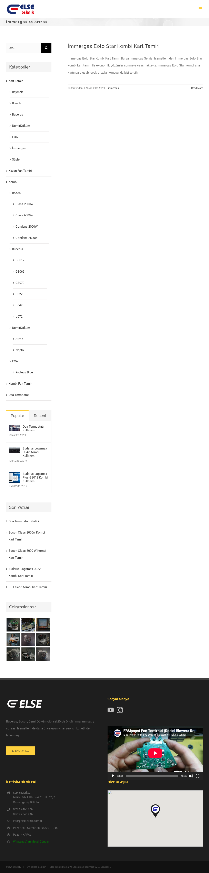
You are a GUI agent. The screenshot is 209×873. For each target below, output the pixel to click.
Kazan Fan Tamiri (20, 171)
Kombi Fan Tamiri (20, 383)
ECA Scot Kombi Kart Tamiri (28, 587)
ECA (15, 137)
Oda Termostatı (19, 395)
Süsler (16, 159)
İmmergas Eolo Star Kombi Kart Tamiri (114, 46)
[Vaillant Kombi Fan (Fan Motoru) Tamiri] (13, 624)
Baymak (17, 92)
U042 (19, 305)
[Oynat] (113, 776)
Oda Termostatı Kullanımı (33, 428)
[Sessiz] (191, 776)
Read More (197, 88)
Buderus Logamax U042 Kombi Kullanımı (35, 452)
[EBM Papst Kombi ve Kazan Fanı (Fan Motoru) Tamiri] (13, 639)
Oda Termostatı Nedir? (24, 521)
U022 (19, 294)
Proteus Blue (24, 372)
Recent (40, 415)
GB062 (20, 271)
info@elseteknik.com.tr (27, 820)
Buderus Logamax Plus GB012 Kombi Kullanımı (35, 477)
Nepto (20, 350)
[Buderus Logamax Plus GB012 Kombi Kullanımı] (14, 475)
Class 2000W (24, 204)
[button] (155, 811)
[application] (155, 753)
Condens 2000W (27, 226)
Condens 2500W (27, 238)
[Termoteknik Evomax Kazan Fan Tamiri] (13, 654)
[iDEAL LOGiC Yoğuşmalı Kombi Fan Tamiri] (28, 654)
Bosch (16, 103)
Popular (17, 415)
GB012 (20, 260)
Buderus (17, 114)
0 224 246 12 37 (23, 809)
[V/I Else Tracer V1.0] (43, 624)
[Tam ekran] (198, 776)
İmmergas (113, 88)
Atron (19, 339)
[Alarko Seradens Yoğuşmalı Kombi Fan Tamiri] (43, 639)
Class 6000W (24, 215)
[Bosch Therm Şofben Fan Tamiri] (28, 639)
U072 (19, 316)
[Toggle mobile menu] (201, 9)
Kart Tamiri (16, 81)
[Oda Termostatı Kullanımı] (14, 428)
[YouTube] (111, 710)
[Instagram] (120, 710)
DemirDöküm (21, 126)
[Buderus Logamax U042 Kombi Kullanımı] (14, 450)
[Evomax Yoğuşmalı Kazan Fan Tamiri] (43, 654)
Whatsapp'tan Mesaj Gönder (31, 841)
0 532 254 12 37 (23, 814)
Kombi (13, 182)
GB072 (20, 283)
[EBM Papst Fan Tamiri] (28, 624)
